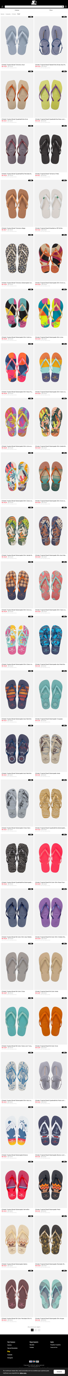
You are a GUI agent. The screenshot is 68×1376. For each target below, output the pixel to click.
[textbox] (30, 7)
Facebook (9, 1355)
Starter (2, 14)
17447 (18, 14)
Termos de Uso (53, 1347)
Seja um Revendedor (12, 1348)
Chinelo (14, 14)
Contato (9, 1345)
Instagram (10, 1358)
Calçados (8, 14)
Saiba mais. (23, 1373)
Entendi (59, 1372)
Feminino (32, 1347)
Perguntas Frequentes (55, 1345)
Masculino (32, 1345)
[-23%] (17, 40)
